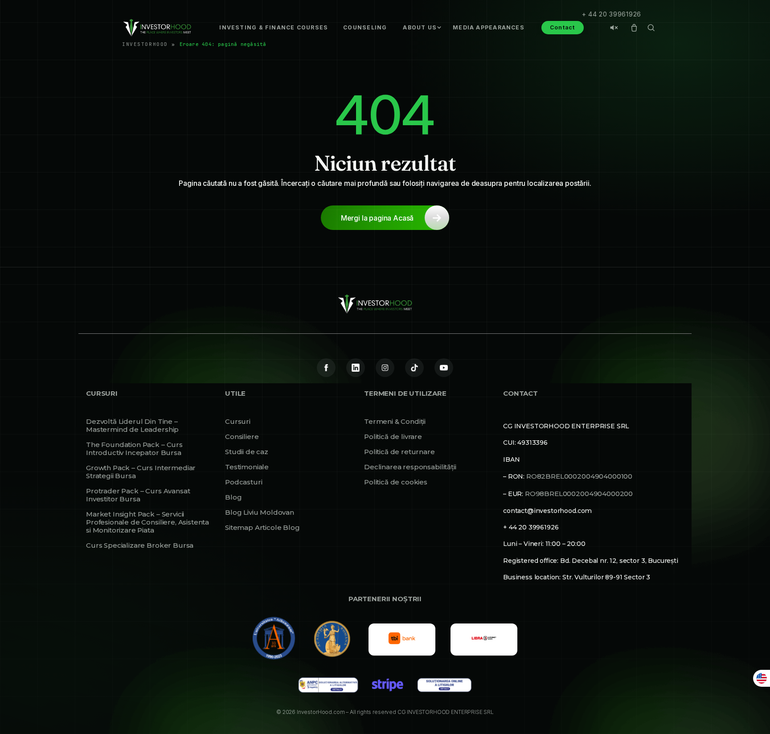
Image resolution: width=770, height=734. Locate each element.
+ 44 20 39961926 (611, 14)
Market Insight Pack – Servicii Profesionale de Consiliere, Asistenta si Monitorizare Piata (147, 522)
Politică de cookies (395, 482)
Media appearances (488, 27)
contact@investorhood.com (547, 511)
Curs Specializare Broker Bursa (139, 545)
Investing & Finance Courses (273, 27)
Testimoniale (247, 467)
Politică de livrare (393, 437)
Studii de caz (246, 452)
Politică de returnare (399, 452)
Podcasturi (243, 482)
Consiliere (241, 437)
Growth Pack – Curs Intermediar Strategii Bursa (141, 472)
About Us (420, 27)
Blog (233, 497)
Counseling (365, 27)
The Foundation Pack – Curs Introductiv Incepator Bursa (134, 449)
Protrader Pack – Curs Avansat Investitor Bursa (138, 495)
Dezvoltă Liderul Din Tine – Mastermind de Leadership (132, 426)
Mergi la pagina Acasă (377, 217)
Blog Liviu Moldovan (259, 512)
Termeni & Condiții (395, 422)
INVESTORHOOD (145, 44)
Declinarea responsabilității (410, 467)
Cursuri (237, 422)
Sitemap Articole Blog (262, 528)
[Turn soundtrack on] (614, 27)
